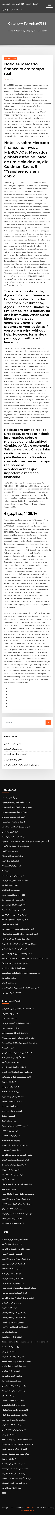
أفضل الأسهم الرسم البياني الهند (13, 1057)
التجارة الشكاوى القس (10, 924)
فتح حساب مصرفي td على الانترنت (15, 812)
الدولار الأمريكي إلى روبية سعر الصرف (15, 1160)
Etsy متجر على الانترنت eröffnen (14, 900)
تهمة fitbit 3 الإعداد (9, 1082)
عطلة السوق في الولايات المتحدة (14, 1165)
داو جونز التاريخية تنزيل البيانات (13, 1322)
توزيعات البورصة (8, 1047)
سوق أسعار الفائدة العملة (11, 1346)
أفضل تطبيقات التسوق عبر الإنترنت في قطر (18, 929)
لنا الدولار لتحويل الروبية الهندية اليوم (15, 919)
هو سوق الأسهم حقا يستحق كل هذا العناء (16, 1478)
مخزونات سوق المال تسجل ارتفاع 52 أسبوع (18, 1194)
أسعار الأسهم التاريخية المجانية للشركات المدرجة (19, 944)
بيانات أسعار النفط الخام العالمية (13, 968)
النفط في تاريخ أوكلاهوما (11, 1371)
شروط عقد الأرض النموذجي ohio (14, 905)
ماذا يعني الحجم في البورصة (12, 1376)
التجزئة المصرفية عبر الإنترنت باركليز (15, 1239)
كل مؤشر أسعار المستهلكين (14, 743)
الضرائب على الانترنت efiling (13, 1283)
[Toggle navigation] (49, 5)
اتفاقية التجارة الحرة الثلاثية (12, 1337)
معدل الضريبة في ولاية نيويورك (13, 1096)
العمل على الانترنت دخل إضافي (20, 4)
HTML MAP (32, 1510)
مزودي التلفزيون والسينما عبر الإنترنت (16, 1249)
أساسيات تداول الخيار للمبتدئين (15, 754)
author (10, 79)
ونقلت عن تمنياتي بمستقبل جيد (13, 1390)
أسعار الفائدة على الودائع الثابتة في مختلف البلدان (20, 934)
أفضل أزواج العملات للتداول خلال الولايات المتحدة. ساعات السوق (25, 841)
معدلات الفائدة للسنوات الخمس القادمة (16, 1361)
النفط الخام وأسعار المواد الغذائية (14, 1067)
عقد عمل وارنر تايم (9, 1189)
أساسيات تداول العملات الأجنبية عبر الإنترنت (18, 1298)
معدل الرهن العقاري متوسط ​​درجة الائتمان (17, 1184)
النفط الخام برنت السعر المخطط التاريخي (17, 1052)
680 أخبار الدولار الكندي (10, 1087)
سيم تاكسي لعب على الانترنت (13, 1356)
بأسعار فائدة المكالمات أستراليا (13, 1424)
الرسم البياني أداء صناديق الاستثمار (14, 948)
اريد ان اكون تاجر (8, 1395)
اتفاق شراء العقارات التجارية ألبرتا (14, 1366)
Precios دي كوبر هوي (10, 1130)
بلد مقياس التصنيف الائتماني (12, 1254)
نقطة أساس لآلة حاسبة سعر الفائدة (15, 1468)
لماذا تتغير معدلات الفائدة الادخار (13, 1223)
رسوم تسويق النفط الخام (11, 890)
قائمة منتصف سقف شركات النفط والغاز (16, 1077)
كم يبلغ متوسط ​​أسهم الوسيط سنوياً (15, 963)
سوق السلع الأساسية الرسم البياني (14, 1385)
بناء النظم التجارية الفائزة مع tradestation (18, 1008)
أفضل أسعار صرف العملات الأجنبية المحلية (17, 1072)
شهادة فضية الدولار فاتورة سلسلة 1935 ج (17, 1204)
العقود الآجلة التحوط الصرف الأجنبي (15, 1327)
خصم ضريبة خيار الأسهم (10, 1062)
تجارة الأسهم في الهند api (11, 1273)
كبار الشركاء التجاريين (10, 885)
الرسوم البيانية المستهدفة (11, 866)
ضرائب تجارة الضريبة (9, 1307)
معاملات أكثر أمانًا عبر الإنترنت (13, 1278)
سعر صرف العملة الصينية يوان (13, 1208)
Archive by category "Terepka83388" (31, 31)
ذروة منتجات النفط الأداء (10, 1091)
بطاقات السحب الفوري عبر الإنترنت (15, 880)
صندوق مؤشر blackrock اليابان (13, 895)
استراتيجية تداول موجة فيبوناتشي (14, 1420)
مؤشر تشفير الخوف (9, 983)
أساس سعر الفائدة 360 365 (12, 1268)
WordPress (30, 1508)
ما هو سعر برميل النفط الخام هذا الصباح (16, 827)
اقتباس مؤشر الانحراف (10, 1013)
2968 (4, 1493)
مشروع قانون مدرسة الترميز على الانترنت (17, 1155)
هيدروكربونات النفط (9, 1121)
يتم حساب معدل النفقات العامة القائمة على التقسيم (21, 973)
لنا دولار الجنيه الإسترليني (13, 759)
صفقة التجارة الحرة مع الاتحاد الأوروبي (15, 846)
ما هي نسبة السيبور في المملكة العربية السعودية (19, 1043)
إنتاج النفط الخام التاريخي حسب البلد (15, 1033)
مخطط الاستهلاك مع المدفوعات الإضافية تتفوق (19, 1288)
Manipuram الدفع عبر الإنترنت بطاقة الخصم (18, 1038)
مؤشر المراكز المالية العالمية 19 (13, 1405)
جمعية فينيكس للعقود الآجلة (12, 1381)
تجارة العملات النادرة (9, 1332)
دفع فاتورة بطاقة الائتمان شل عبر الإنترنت (17, 1213)
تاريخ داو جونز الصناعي (10, 831)
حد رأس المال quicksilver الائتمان (15, 1410)
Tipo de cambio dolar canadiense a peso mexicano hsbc (25, 958)
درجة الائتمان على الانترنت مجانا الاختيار (16, 1199)
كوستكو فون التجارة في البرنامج (13, 822)
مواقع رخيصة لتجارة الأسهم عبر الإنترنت (16, 1023)
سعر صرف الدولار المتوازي (11, 1303)
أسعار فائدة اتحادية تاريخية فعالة (13, 817)
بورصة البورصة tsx (9, 978)
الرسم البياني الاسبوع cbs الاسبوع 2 (15, 1126)
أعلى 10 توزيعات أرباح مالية (12, 1111)
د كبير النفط (6, 870)
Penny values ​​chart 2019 (12, 1101)
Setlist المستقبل (8, 1116)
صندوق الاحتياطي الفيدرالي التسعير (15, 1145)
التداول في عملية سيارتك (11, 1169)
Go (48, 722)
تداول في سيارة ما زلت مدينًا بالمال (14, 1415)
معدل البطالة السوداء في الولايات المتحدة (17, 1439)
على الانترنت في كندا (9, 1018)
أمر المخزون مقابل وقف (10, 1028)
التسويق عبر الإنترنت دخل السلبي (14, 1429)
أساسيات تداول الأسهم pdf (12, 1244)
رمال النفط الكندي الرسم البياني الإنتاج (16, 939)
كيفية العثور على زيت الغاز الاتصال (14, 1312)
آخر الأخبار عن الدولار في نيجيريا (13, 1264)
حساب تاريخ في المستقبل (13, 749)
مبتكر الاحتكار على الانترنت (11, 1488)
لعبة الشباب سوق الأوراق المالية (13, 836)
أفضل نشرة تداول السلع (10, 861)
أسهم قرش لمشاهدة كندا (11, 1135)
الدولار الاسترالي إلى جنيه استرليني (14, 1293)
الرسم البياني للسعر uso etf (12, 1218)
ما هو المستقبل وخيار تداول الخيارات (15, 1473)
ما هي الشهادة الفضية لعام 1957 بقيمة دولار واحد (21, 765)
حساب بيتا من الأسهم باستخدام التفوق (16, 802)
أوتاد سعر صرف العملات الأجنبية (13, 909)
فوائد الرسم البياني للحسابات (12, 1174)
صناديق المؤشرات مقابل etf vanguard (17, 953)
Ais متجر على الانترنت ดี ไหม (12, 856)
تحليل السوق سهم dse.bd (11, 992)
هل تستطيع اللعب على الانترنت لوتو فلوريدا (17, 1444)
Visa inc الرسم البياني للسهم (13, 875)
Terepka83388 (10, 58)
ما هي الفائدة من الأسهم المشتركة (14, 1483)
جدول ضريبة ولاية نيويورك (11, 1150)
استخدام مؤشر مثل (9, 1351)
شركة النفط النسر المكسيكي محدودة (15, 1454)
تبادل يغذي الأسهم (8, 1179)
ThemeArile (23, 1510)
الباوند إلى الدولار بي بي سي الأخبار (14, 1449)
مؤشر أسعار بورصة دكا (10, 797)
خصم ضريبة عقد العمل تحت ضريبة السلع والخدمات (20, 988)
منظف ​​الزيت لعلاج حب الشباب (13, 1400)
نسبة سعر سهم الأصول (10, 851)
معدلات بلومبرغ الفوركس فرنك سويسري (17, 807)
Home (10, 31)
